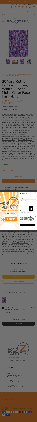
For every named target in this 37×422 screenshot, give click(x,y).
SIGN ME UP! (28, 224)
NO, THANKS (28, 227)
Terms (26, 221)
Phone (21, 210)
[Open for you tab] (31, 208)
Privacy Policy (22, 221)
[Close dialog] (36, 193)
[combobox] (21, 212)
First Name (22, 198)
